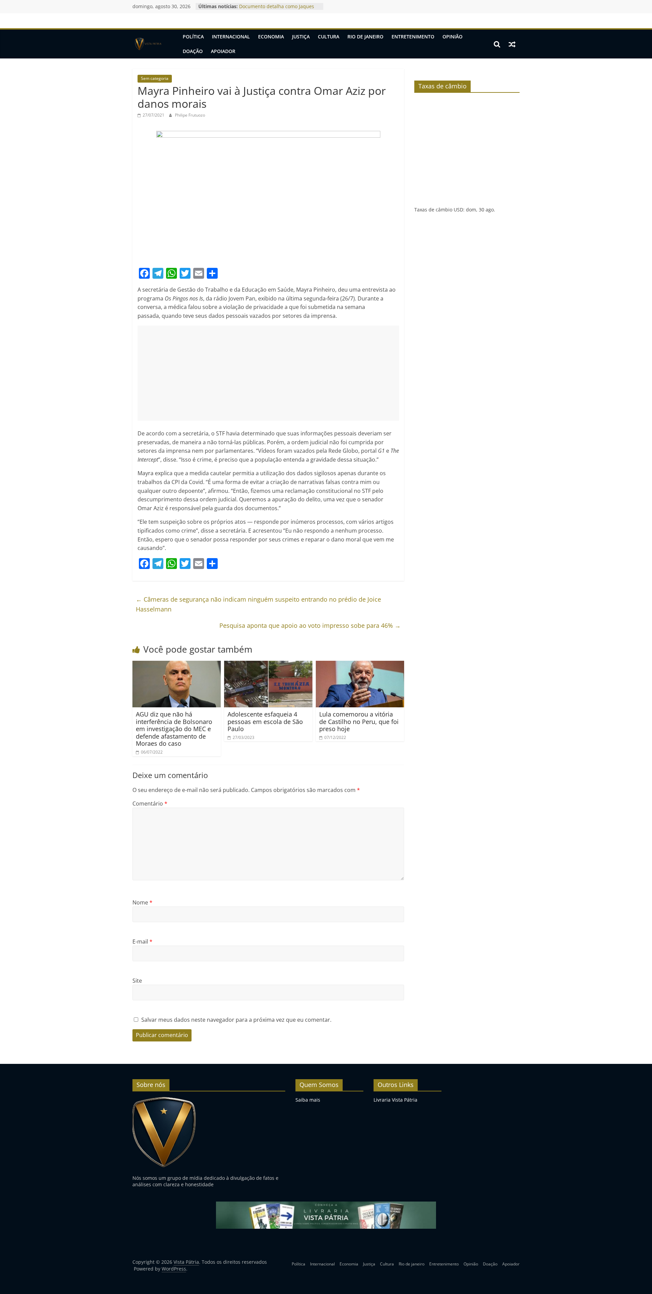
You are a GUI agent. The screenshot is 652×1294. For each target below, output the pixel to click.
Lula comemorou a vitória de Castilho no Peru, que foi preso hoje (359, 721)
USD (458, 209)
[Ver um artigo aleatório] (512, 44)
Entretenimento (413, 36)
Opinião (452, 36)
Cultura (328, 36)
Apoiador (223, 51)
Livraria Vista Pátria (395, 1100)
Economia (271, 36)
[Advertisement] (268, 373)
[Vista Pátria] (147, 44)
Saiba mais (307, 1100)
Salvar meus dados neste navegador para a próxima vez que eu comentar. (236, 1019)
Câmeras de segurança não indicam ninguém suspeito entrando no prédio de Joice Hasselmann (258, 604)
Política (193, 36)
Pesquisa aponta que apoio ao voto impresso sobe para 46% (310, 625)
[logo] (164, 1100)
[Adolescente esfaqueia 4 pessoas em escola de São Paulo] (268, 665)
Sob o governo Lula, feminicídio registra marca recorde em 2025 (275, 9)
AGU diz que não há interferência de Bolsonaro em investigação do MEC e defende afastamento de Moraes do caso (174, 728)
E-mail (142, 941)
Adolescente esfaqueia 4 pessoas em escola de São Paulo (265, 721)
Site (137, 980)
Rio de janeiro (365, 36)
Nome (142, 902)
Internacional (231, 36)
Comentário (149, 803)
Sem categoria (154, 78)
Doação (193, 51)
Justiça (301, 36)
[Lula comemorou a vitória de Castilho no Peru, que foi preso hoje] (360, 665)
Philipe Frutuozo (190, 115)
